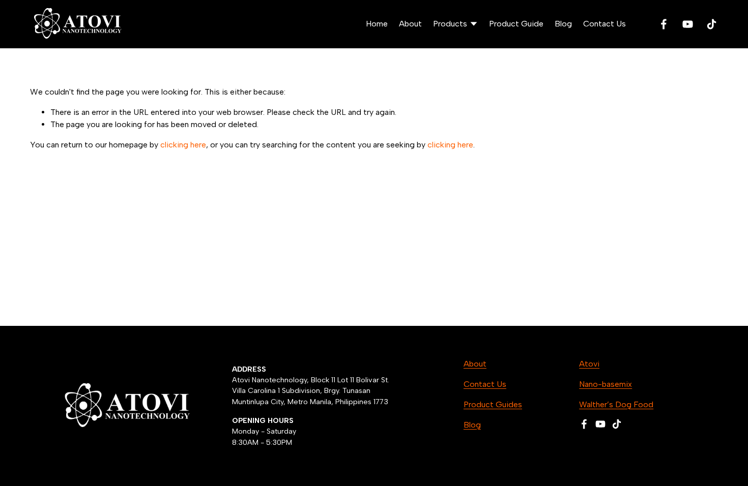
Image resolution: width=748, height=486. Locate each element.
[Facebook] (663, 24)
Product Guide (516, 23)
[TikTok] (711, 24)
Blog (563, 23)
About (410, 23)
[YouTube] (687, 24)
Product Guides (493, 404)
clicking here (183, 144)
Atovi (589, 364)
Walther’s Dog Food (616, 404)
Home (377, 23)
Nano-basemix (605, 384)
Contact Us (604, 23)
